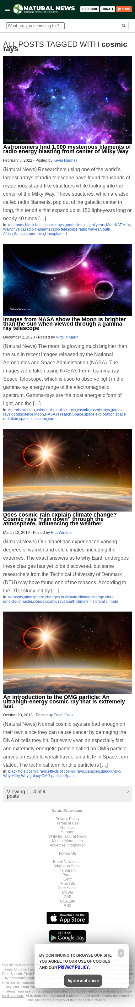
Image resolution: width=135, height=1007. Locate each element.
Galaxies (92, 771)
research (63, 414)
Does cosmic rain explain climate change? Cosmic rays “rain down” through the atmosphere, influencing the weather (60, 519)
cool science (65, 410)
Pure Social (68, 888)
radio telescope (64, 229)
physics (17, 229)
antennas (16, 225)
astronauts (45, 410)
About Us (67, 827)
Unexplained (56, 234)
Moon (39, 414)
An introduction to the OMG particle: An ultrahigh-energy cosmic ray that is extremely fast (64, 701)
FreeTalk (67, 883)
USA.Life (67, 901)
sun (51, 419)
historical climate (103, 601)
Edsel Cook (63, 715)
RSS (68, 906)
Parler (67, 875)
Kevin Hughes (65, 160)
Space (19, 234)
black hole (34, 225)
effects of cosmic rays (66, 771)
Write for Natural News (67, 836)
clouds (38, 601)
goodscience (76, 225)
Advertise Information (68, 845)
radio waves (88, 229)
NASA (50, 414)
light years (96, 225)
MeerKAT (114, 225)
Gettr (67, 879)
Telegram (68, 870)
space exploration (99, 414)
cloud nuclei (21, 601)
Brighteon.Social (67, 866)
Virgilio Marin (67, 337)
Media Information (67, 841)
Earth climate (77, 601)
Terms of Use (68, 823)
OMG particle (52, 776)
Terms (8, 969)
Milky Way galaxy (25, 776)
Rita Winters (61, 532)
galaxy (106, 771)
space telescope (33, 419)
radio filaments (37, 229)
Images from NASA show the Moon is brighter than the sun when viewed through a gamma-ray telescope (64, 323)
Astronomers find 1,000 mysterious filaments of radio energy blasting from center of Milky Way (67, 149)
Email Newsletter (67, 861)
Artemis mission (21, 410)
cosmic (83, 410)
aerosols (15, 597)
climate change (91, 597)
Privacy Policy (67, 819)
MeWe (67, 892)
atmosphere (34, 597)
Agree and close (83, 980)
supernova (35, 234)
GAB (68, 897)
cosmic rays (54, 225)
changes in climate (61, 597)
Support (67, 832)
